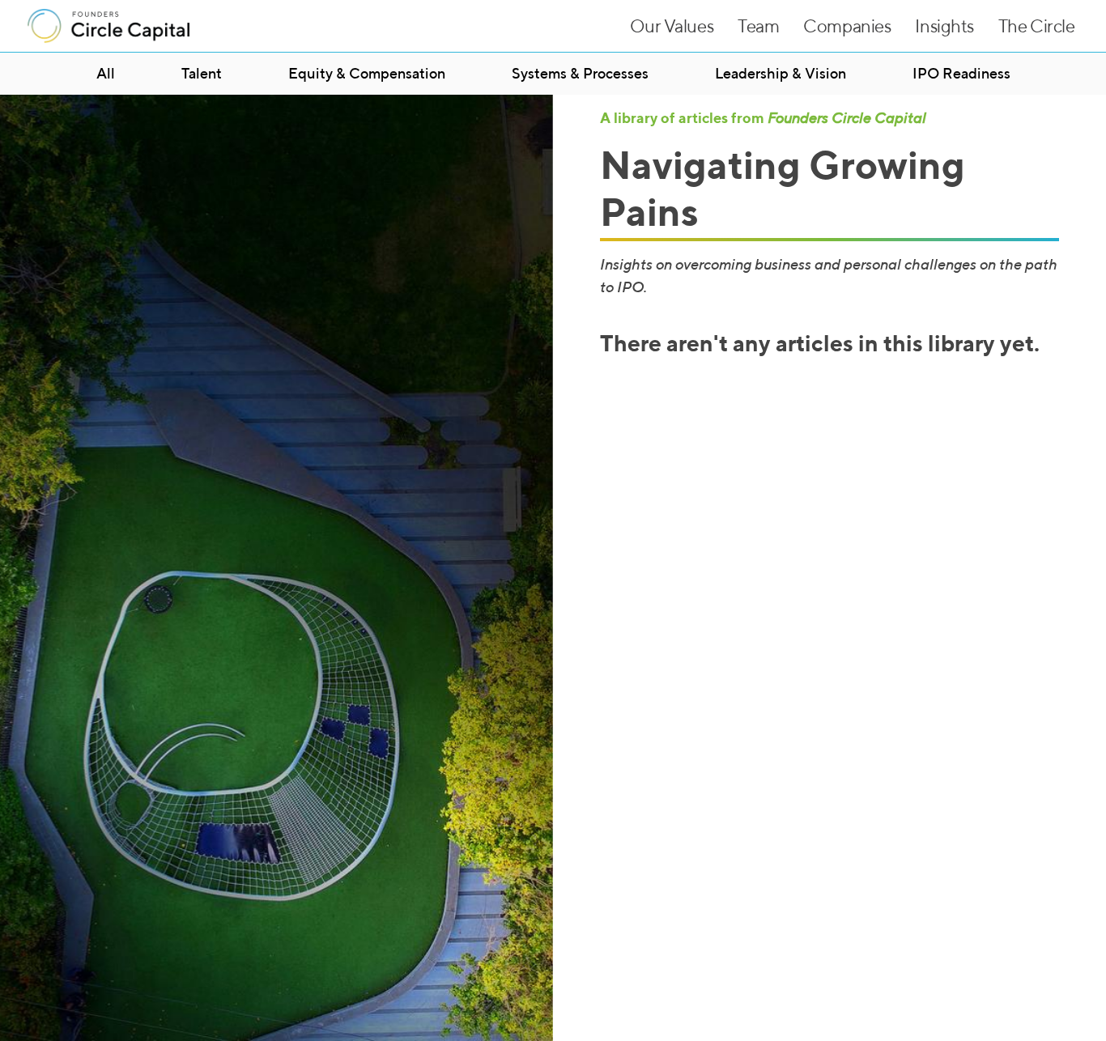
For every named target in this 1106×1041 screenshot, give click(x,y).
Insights (944, 25)
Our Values (671, 25)
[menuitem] (105, 73)
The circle (1036, 25)
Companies (847, 25)
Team (758, 25)
